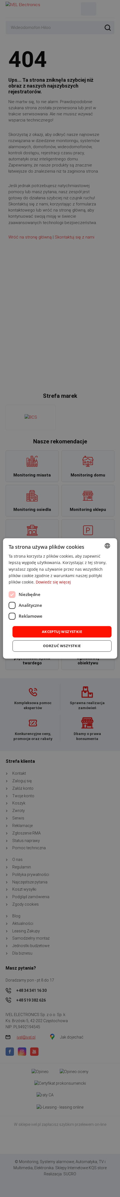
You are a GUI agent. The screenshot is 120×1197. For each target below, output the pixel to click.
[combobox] (107, 545)
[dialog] (60, 598)
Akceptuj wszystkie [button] (62, 631)
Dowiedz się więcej (53, 582)
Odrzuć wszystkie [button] (62, 646)
